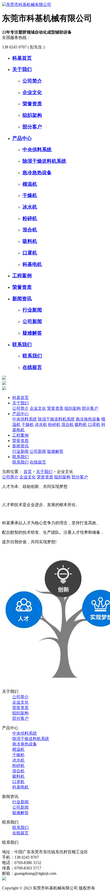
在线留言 (32, 367)
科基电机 (32, 264)
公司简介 (32, 81)
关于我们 (22, 69)
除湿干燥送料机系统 (44, 161)
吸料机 (30, 241)
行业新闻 (32, 310)
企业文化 (32, 92)
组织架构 (32, 115)
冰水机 (30, 207)
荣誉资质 (32, 103)
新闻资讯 (22, 298)
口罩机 (30, 252)
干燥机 (30, 195)
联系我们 (22, 344)
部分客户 (32, 126)
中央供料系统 (37, 149)
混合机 (30, 229)
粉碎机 (30, 218)
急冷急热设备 (37, 172)
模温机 (30, 184)
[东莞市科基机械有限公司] (26, 4)
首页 (28, 471)
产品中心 (22, 138)
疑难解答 (32, 333)
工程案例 (22, 275)
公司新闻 (32, 321)
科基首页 (22, 58)
